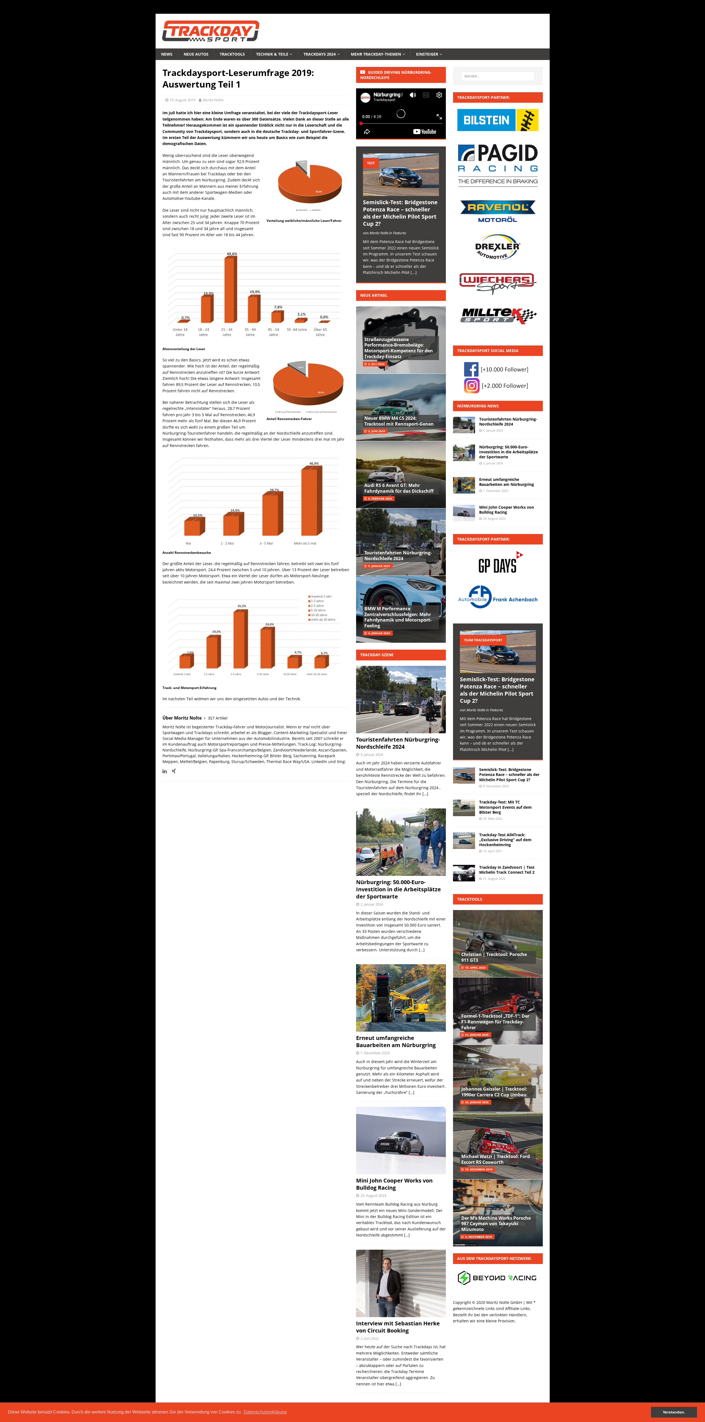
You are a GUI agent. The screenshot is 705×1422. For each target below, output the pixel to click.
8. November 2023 (496, 786)
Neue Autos (196, 54)
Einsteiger (427, 54)
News (166, 54)
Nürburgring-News (478, 405)
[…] (425, 793)
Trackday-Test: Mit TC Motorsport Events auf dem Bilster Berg (505, 806)
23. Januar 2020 (477, 1102)
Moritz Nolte (213, 99)
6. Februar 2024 (380, 498)
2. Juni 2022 (369, 1338)
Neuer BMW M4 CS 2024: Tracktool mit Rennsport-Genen (399, 421)
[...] (414, 272)
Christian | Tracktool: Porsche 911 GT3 (494, 957)
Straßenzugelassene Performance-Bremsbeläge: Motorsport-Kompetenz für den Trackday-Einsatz (398, 347)
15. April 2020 (475, 967)
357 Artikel (217, 718)
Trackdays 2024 (319, 54)
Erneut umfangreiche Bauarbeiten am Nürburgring (396, 1041)
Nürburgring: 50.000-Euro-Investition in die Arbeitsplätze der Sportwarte (398, 889)
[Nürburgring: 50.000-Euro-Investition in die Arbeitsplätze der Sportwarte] (464, 453)
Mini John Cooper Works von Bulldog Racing (394, 1184)
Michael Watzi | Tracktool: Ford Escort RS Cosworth (495, 1159)
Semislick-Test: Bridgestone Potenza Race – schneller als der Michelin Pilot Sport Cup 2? (400, 212)
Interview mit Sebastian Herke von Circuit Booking (398, 1327)
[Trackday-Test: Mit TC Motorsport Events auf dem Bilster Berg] (464, 808)
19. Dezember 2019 (478, 1169)
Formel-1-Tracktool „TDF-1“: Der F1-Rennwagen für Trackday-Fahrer (495, 1022)
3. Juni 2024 (376, 431)
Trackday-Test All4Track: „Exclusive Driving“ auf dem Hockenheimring (505, 839)
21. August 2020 (494, 878)
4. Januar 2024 (379, 633)
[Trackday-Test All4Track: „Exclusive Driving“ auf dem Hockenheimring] (464, 840)
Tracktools (232, 54)
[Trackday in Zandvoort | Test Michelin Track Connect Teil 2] (464, 873)
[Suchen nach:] (497, 76)
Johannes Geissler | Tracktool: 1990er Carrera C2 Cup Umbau (494, 1092)
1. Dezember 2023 (374, 1052)
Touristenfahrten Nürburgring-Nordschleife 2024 (398, 556)
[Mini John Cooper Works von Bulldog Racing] (464, 513)
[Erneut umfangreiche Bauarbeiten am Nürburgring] (464, 485)
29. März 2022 (492, 818)
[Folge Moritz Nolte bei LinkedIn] (164, 771)
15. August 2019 (182, 99)
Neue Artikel (373, 295)
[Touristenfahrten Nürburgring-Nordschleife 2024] (464, 425)
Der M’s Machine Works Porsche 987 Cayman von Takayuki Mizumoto (496, 1224)
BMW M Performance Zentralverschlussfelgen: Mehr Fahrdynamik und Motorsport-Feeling (398, 617)
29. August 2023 (373, 1195)
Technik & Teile (272, 54)
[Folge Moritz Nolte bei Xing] (172, 771)
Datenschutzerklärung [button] (265, 1412)
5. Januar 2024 (379, 566)
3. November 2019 (478, 1237)
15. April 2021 (492, 851)
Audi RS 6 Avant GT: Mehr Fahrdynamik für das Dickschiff (398, 488)
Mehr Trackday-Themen (376, 54)
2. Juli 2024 (376, 364)
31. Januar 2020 (477, 1035)
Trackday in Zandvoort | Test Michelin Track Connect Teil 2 (507, 870)
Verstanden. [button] (674, 1412)
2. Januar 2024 (371, 904)
